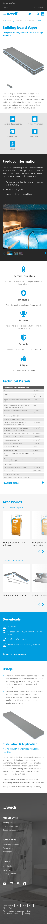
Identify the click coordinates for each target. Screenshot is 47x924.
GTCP (24, 905)
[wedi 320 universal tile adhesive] (16, 529)
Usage (12, 149)
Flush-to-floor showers (11, 826)
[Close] (42, 3)
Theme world (8, 848)
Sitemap (27, 913)
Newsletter (7, 870)
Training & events (10, 873)
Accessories (12, 136)
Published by (8, 905)
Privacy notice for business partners (17, 911)
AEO (30, 905)
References (7, 852)
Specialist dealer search (12, 124)
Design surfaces (9, 830)
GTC (17, 905)
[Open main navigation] (42, 14)
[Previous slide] (4, 253)
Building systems (9, 822)
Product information (35, 124)
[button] (10, 86)
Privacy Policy (8, 908)
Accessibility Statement (12, 913)
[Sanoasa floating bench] (16, 582)
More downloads (16, 654)
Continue (40, 7)
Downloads (34, 136)
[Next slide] (45, 253)
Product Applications (11, 844)
